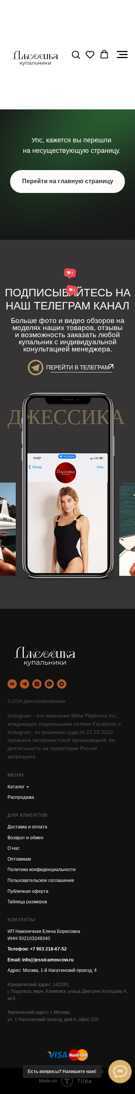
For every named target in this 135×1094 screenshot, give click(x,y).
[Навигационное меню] (122, 54)
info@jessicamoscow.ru (48, 959)
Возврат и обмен (26, 837)
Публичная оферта (28, 891)
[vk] (12, 684)
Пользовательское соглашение (41, 880)
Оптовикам (19, 859)
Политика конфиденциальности (42, 869)
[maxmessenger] (61, 684)
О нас (14, 848)
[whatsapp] (49, 684)
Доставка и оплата (27, 826)
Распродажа (21, 797)
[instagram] (37, 684)
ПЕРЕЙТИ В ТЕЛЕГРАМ (78, 367)
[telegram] (24, 684)
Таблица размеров (27, 901)
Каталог (16, 786)
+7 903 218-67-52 (48, 949)
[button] (75, 54)
